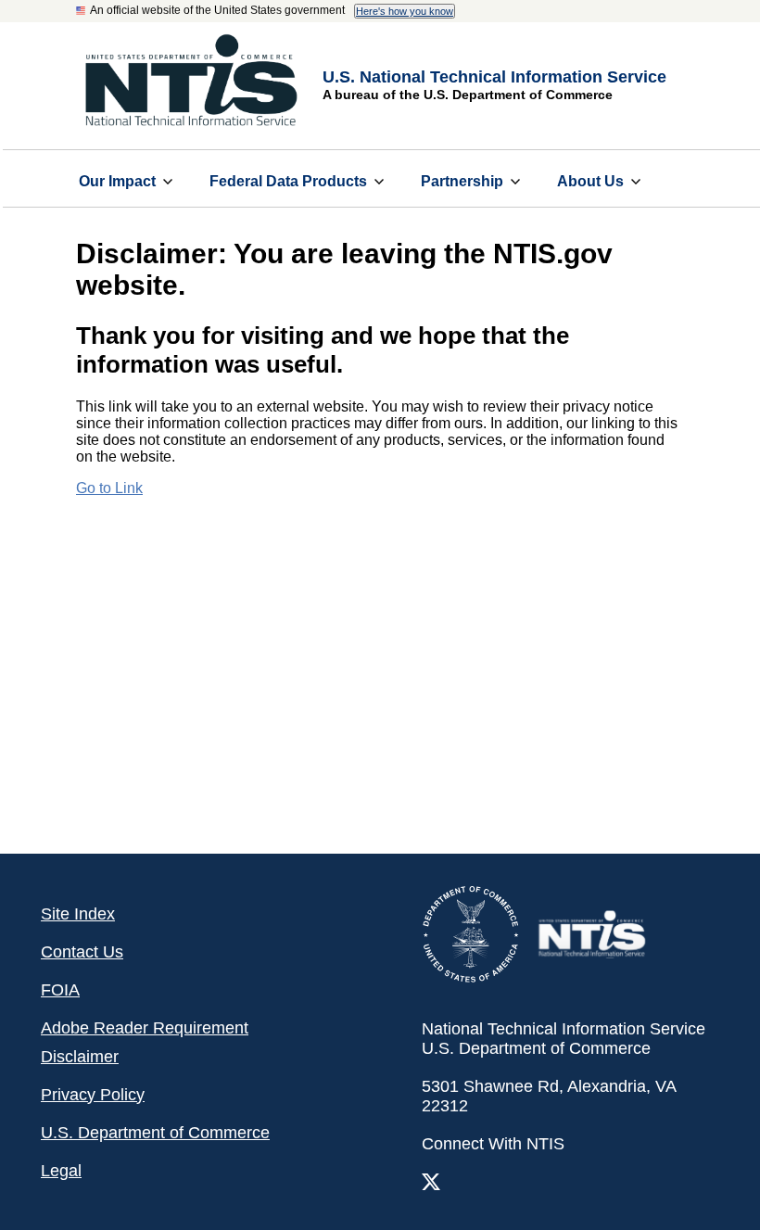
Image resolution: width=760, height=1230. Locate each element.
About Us (590, 181)
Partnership (462, 181)
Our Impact (117, 181)
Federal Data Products (288, 181)
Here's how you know (404, 11)
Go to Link (109, 488)
